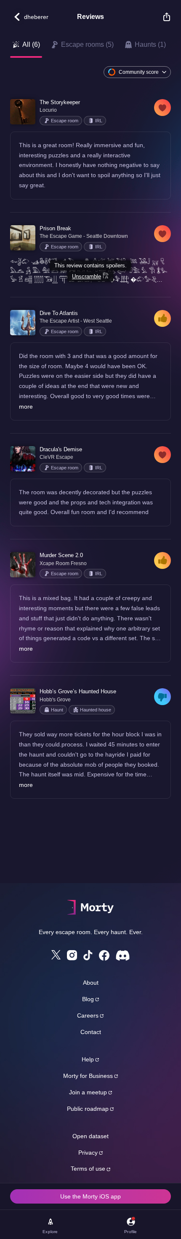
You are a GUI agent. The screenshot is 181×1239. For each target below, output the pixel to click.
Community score (139, 72)
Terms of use (88, 1168)
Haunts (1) (150, 44)
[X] (56, 954)
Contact (90, 1032)
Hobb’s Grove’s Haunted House (78, 691)
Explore (50, 1231)
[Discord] (123, 955)
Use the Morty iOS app (90, 1196)
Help (88, 1059)
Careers (87, 1015)
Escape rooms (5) (87, 44)
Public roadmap (88, 1108)
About (90, 982)
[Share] (162, 16)
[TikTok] (88, 955)
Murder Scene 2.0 (61, 555)
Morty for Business (88, 1075)
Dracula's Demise (61, 449)
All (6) (31, 44)
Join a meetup (88, 1092)
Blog (88, 999)
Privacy (88, 1152)
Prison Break (55, 228)
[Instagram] (72, 955)
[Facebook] (104, 955)
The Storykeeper (60, 102)
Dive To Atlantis (59, 313)
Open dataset (90, 1136)
